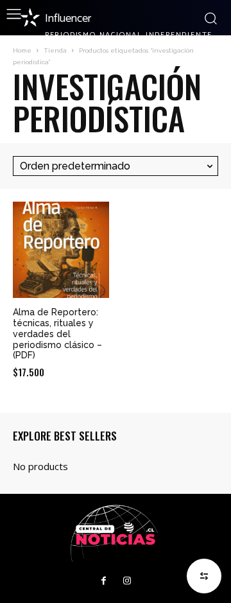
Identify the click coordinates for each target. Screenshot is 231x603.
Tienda (55, 50)
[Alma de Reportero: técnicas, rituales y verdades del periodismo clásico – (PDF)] (61, 250)
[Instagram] (127, 581)
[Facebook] (104, 581)
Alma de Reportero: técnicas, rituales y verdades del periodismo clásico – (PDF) (57, 333)
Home (22, 50)
